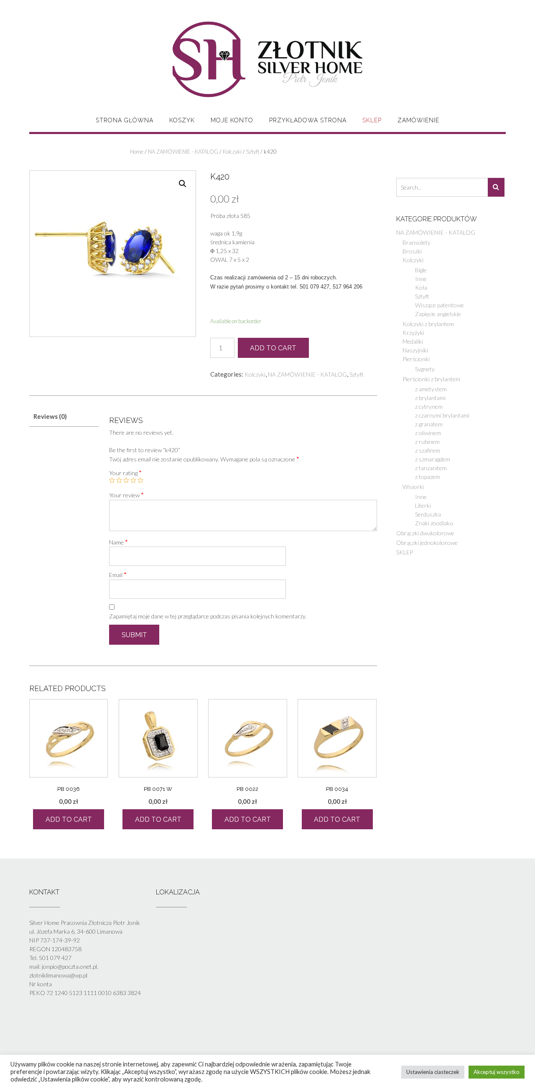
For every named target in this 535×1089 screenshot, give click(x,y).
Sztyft (252, 151)
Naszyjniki (415, 350)
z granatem (429, 424)
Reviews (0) (50, 416)
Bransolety (417, 242)
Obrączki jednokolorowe (427, 542)
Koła (421, 287)
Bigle (421, 270)
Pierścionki (416, 358)
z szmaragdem (432, 459)
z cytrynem (429, 406)
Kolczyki (232, 151)
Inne (421, 278)
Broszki (412, 251)
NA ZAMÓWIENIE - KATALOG (183, 151)
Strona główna (124, 120)
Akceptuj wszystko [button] (497, 1072)
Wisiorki (413, 486)
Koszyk (182, 120)
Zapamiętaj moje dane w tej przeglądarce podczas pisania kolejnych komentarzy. (207, 616)
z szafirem (427, 450)
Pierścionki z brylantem (431, 378)
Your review (126, 495)
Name (118, 542)
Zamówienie (418, 120)
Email (118, 574)
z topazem (427, 476)
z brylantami (430, 397)
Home (136, 151)
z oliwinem (428, 432)
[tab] (64, 416)
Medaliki (413, 341)
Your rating (125, 472)
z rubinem (427, 441)
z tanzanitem (431, 467)
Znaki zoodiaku (434, 523)
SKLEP (372, 120)
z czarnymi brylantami (442, 415)
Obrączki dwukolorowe (425, 533)
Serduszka (428, 514)
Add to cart (273, 348)
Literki (423, 505)
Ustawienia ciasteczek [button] (432, 1072)
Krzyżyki (413, 332)
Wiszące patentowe (439, 305)
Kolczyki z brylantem (428, 323)
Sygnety (425, 368)
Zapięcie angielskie (438, 313)
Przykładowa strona (307, 120)
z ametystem (431, 389)
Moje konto (232, 120)
